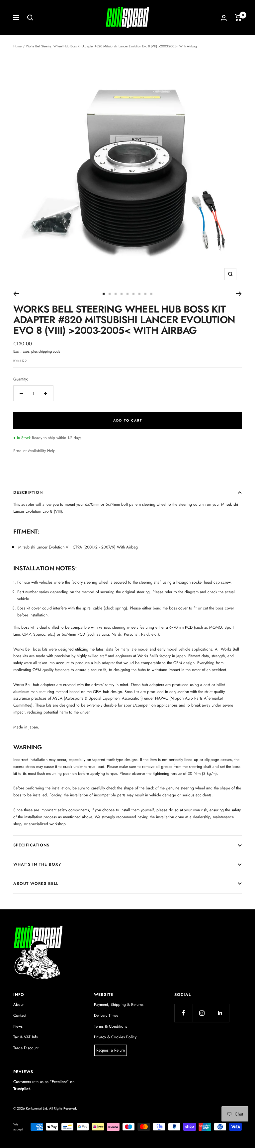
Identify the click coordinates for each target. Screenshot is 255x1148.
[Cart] (238, 17)
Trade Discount (26, 1048)
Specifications (31, 845)
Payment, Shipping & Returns (118, 1004)
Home (17, 46)
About (18, 1004)
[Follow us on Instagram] (202, 1013)
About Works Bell (35, 884)
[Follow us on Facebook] (183, 1013)
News (18, 1026)
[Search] (30, 18)
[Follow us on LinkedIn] (220, 1013)
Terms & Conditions (110, 1026)
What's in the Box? (37, 864)
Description (28, 492)
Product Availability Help (34, 451)
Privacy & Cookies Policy (115, 1037)
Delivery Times (106, 1015)
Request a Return (110, 1050)
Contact (19, 1015)
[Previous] (16, 293)
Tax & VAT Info (25, 1037)
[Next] (239, 293)
